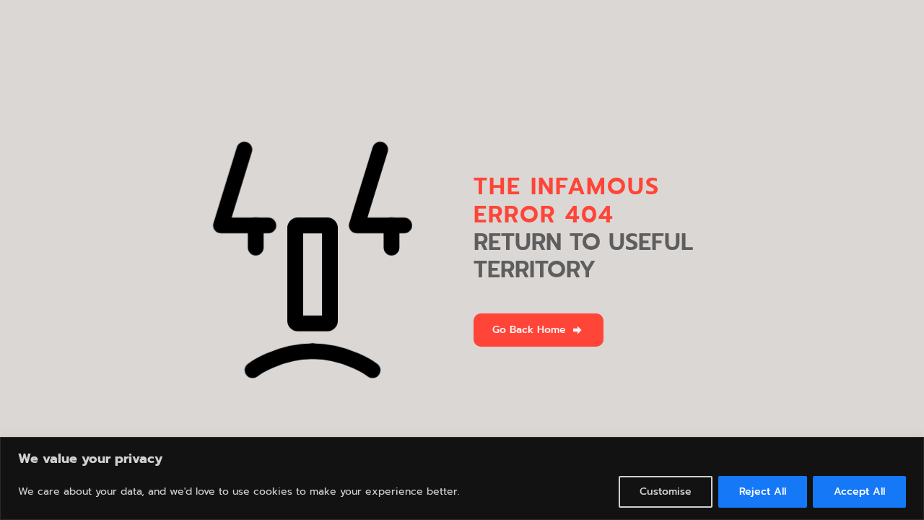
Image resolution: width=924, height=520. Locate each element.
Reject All (762, 491)
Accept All (859, 491)
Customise (666, 491)
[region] (462, 478)
